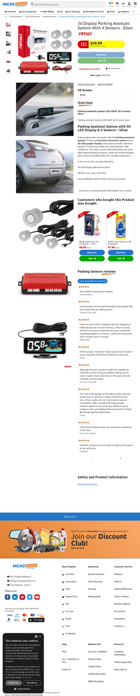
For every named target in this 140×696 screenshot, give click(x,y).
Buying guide (94, 596)
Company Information (120, 653)
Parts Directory (95, 581)
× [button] (40, 636)
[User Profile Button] (129, 3)
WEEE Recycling (95, 681)
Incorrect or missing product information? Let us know (105, 190)
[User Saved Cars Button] (123, 3)
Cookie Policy (94, 666)
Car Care (69, 611)
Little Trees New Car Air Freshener (119, 242)
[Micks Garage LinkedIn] (16, 597)
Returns (118, 581)
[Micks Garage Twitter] (30, 597)
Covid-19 (66, 669)
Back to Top (70, 516)
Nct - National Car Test (70, 660)
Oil (61, 12)
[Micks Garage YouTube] (38, 597)
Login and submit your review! (92, 281)
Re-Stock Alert (114, 68)
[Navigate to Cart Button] (135, 3)
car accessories (15, 16)
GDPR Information (97, 674)
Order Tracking (121, 596)
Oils (67, 603)
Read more (26, 677)
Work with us (120, 669)
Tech (67, 626)
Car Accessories (29, 12)
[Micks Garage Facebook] (8, 597)
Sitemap (92, 589)
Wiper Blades (48, 12)
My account (119, 611)
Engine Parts (71, 596)
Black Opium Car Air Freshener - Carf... (89, 242)
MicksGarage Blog (123, 662)
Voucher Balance (122, 603)
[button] (23, 689)
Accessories (71, 581)
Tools (112, 12)
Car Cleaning (74, 12)
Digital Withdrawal (123, 589)
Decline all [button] (32, 683)
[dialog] (23, 663)
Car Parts (12, 12)
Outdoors (125, 12)
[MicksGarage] (15, 4)
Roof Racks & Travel (95, 12)
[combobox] (36, 636)
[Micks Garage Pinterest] (23, 597)
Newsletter (119, 618)
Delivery (118, 574)
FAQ (64, 651)
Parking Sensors (49, 16)
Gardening (70, 633)
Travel (68, 618)
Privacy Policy (94, 659)
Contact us (119, 626)
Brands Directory (96, 574)
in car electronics (32, 16)
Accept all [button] (14, 683)
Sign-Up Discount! (86, 84)
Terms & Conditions (97, 651)
